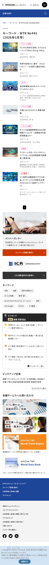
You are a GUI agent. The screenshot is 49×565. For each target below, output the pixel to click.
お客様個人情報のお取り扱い (13, 522)
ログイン (36, 5)
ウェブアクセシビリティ (10, 510)
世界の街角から (27, 290)
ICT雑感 (32, 306)
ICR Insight (9, 306)
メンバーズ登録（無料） (24, 252)
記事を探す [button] (7, 13)
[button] (44, 4)
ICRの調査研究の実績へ (24, 275)
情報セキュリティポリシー (11, 506)
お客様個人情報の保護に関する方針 (15, 514)
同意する (24, 561)
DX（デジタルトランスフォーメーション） (18, 301)
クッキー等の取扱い (9, 530)
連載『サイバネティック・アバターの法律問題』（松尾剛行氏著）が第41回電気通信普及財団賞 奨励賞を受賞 (24, 380)
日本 (6, 290)
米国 (14, 290)
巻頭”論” (22, 296)
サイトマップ (7, 495)
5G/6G (21, 306)
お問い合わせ (7, 526)
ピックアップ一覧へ (39, 388)
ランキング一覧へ (37, 366)
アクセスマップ (8, 518)
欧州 (38, 301)
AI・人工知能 (9, 296)
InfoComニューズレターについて (14, 483)
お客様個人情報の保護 (11, 491)
